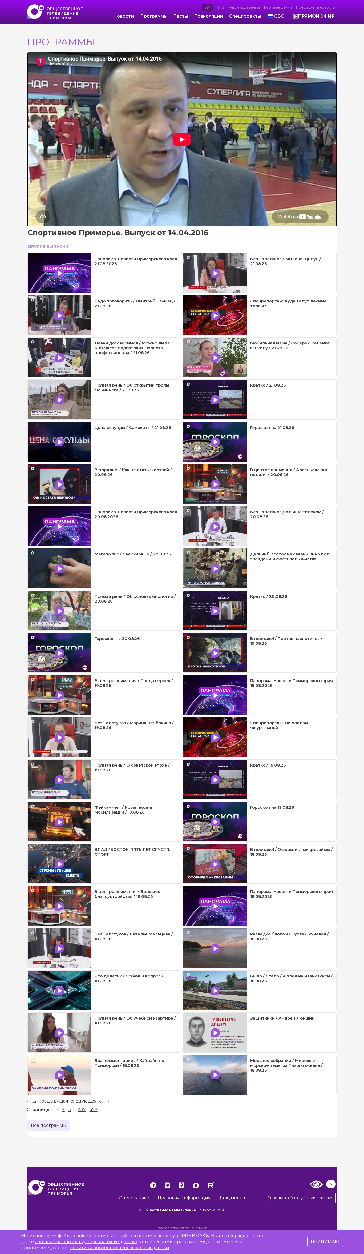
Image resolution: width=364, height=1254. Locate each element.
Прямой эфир (316, 16)
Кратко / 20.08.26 (268, 596)
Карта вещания (278, 7)
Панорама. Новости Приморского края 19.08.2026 (291, 683)
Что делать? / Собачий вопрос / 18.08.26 (129, 978)
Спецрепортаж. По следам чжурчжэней (279, 725)
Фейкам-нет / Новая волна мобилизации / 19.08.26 (123, 810)
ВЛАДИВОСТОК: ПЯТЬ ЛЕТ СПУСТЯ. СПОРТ (132, 852)
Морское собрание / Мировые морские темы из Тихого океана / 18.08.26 (286, 1065)
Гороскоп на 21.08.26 (272, 427)
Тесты (181, 16)
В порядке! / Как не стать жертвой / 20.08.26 (133, 472)
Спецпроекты (245, 16)
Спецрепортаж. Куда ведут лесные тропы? (288, 303)
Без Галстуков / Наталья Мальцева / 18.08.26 (134, 936)
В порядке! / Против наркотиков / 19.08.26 (286, 641)
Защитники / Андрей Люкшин (282, 1018)
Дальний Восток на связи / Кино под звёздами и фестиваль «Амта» (289, 556)
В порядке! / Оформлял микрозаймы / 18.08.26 (291, 852)
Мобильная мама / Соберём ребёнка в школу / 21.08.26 (290, 345)
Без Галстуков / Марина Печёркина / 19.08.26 (134, 725)
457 (82, 1109)
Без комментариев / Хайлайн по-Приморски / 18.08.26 (130, 1063)
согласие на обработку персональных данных (86, 1241)
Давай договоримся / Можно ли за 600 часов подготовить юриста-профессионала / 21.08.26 (132, 347)
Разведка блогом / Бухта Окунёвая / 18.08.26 (289, 936)
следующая (84, 1101)
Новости (123, 16)
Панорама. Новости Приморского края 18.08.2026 (291, 894)
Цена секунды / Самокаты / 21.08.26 (133, 427)
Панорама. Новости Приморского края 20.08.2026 (136, 514)
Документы (232, 1197)
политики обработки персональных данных (119, 1247)
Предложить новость (315, 7)
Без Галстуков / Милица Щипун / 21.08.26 (285, 261)
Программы (153, 16)
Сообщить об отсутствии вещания (300, 1197)
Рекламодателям (244, 7)
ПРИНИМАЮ (325, 1241)
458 (94, 1109)
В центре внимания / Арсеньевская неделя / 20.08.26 (288, 472)
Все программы (49, 1125)
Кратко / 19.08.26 (268, 765)
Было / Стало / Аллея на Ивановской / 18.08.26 (291, 978)
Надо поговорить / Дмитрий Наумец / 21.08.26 (135, 303)
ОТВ (220, 7)
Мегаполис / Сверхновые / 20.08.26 (133, 553)
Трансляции (209, 16)
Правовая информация (184, 1197)
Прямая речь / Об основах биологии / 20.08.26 (135, 599)
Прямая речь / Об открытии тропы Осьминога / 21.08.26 (132, 387)
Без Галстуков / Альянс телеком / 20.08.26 (287, 514)
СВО (279, 16)
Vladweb (200, 1228)
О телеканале (134, 1197)
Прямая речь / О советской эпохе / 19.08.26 (132, 767)
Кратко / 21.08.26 (268, 385)
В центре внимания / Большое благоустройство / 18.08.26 (127, 894)
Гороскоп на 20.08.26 (117, 638)
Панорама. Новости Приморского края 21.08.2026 (136, 261)
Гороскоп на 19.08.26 (272, 807)
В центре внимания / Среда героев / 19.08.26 (134, 683)
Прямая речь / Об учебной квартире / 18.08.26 (135, 1020)
